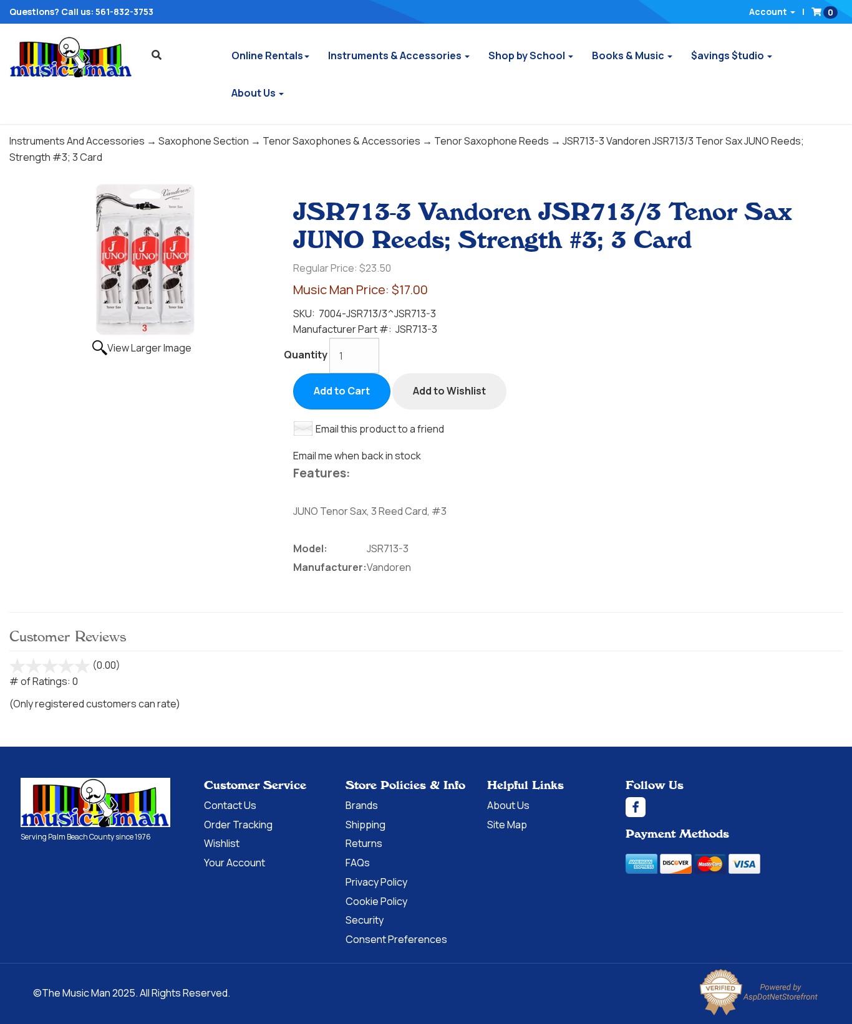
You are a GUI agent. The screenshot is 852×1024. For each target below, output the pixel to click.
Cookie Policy (376, 901)
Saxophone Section (203, 141)
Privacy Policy (376, 882)
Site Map (507, 824)
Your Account (234, 862)
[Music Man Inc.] (95, 803)
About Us (254, 93)
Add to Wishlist (449, 391)
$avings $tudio (728, 55)
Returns (364, 843)
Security (365, 920)
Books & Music (629, 55)
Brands (362, 805)
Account (769, 11)
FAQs (358, 862)
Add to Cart (342, 391)
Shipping (365, 824)
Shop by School (527, 55)
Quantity (305, 354)
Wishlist (222, 843)
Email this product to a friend (380, 429)
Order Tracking (238, 824)
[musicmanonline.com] (71, 56)
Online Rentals (267, 55)
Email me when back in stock (357, 455)
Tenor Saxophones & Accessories (341, 141)
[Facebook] (728, 807)
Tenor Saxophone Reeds (491, 141)
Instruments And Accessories (77, 141)
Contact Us (230, 805)
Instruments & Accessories (395, 55)
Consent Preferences (396, 939)
